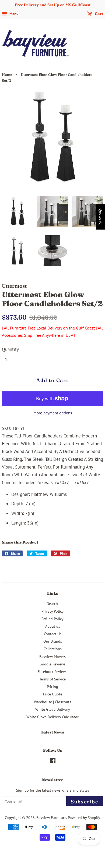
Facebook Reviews (52, 671)
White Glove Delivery (52, 709)
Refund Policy (52, 618)
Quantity (10, 349)
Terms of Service (52, 679)
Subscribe (85, 802)
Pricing (52, 686)
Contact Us (52, 633)
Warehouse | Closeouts (52, 701)
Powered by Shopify (84, 817)
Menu (13, 13)
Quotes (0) (100, 217)
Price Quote (52, 694)
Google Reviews (52, 663)
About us (52, 626)
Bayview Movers (52, 656)
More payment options (52, 412)
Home (7, 75)
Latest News (52, 732)
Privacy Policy (52, 611)
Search (52, 603)
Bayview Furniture (51, 817)
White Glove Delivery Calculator (52, 716)
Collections (53, 648)
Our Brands (52, 641)
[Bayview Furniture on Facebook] (53, 761)
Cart (98, 13)
